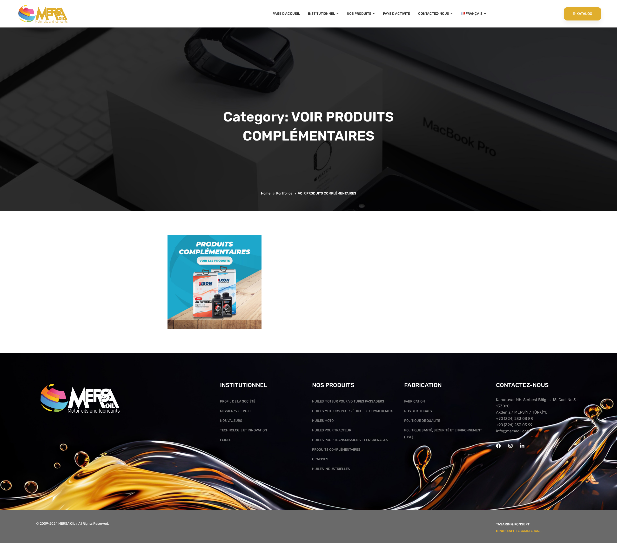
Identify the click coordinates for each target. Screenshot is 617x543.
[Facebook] (498, 445)
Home (265, 193)
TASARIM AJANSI (519, 531)
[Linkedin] (522, 445)
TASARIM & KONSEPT (513, 524)
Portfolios (284, 193)
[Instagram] (510, 445)
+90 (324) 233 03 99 (514, 424)
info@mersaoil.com (513, 431)
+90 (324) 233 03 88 (514, 418)
